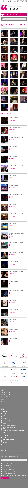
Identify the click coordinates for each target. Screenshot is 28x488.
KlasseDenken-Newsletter (9, 473)
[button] (6, 1)
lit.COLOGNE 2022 (14, 223)
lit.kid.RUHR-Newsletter (8, 469)
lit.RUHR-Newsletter (7, 467)
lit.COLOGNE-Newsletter (8, 463)
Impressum (5, 441)
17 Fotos (12, 216)
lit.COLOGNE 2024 (14, 175)
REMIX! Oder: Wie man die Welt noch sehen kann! (13, 431)
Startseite (5, 411)
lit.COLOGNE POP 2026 (15, 127)
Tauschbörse (6, 418)
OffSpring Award (7, 429)
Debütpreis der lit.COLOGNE (9, 427)
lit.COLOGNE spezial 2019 (16, 252)
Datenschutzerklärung (8, 439)
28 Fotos (12, 187)
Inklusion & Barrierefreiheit (9, 425)
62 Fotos (12, 168)
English (14, 1)
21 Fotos (12, 139)
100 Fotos (13, 283)
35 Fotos (12, 158)
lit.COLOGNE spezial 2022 (16, 214)
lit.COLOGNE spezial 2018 (16, 271)
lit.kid (4, 415)
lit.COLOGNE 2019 (14, 262)
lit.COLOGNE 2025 (14, 146)
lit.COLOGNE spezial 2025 (16, 137)
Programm (5, 413)
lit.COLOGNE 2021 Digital (16, 242)
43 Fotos (12, 237)
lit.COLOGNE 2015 (14, 319)
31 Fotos (12, 302)
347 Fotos (13, 120)
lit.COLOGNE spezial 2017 (16, 290)
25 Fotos (12, 322)
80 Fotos (12, 245)
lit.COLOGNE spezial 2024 (16, 166)
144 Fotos (13, 206)
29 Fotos (12, 341)
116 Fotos (13, 264)
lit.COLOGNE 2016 (14, 310)
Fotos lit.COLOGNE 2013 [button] (15, 15)
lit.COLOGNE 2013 (14, 339)
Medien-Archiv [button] (6, 420)
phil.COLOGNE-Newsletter (9, 471)
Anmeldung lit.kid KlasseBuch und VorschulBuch (11, 434)
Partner (4, 423)
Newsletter (5, 442)
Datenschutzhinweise (20, 475)
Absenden (5, 478)
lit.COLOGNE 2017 (14, 300)
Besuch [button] (4, 417)
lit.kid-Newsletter (7, 465)
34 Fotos (12, 197)
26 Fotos (12, 312)
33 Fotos (12, 273)
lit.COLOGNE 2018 (14, 281)
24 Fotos (12, 129)
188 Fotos (13, 177)
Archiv (4, 437)
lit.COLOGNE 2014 (14, 329)
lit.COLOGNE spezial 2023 (16, 194)
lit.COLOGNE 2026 (14, 118)
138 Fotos (13, 225)
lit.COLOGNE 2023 (14, 204)
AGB (4, 444)
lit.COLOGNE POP (14, 185)
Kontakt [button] (4, 422)
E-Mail (2, 399)
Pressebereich (4, 402)
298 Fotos (13, 149)
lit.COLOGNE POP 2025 (15, 156)
